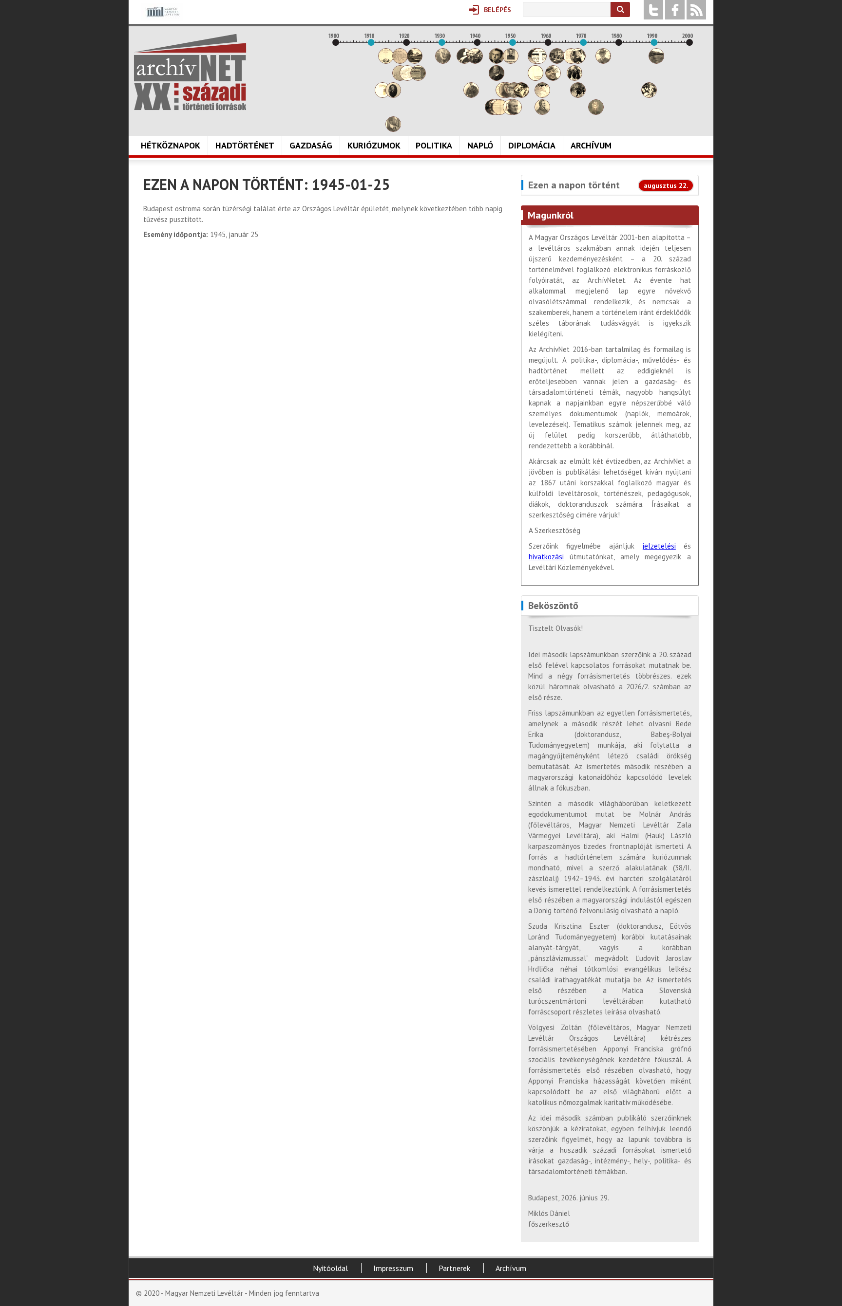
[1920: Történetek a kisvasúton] (407, 78)
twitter (653, 9)
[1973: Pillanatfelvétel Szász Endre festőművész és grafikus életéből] (596, 112)
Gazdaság (310, 145)
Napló (480, 145)
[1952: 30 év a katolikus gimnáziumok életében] (521, 95)
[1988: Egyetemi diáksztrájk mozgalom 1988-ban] (649, 95)
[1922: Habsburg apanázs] (414, 61)
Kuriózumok (374, 145)
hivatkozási (546, 556)
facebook (675, 9)
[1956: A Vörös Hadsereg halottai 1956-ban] (535, 78)
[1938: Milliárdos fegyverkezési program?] (471, 95)
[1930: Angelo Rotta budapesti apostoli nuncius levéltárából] (443, 61)
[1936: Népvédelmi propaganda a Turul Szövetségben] (464, 61)
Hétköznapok (170, 145)
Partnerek (454, 1268)
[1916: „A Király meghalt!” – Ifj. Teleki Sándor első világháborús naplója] (393, 95)
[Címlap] (190, 72)
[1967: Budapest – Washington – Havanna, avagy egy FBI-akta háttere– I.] (574, 78)
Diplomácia (531, 145)
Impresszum (393, 1268)
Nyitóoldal (330, 1268)
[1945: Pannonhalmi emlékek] (496, 78)
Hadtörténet (244, 145)
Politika (434, 145)
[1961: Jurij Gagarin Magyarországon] (553, 78)
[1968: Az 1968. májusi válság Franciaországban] (578, 95)
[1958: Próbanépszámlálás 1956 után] (542, 112)
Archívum (591, 145)
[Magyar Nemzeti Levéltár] (162, 18)
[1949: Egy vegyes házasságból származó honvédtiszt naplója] (510, 61)
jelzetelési (659, 546)
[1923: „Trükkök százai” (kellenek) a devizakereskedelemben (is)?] (418, 78)
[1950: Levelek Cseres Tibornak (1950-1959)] (514, 112)
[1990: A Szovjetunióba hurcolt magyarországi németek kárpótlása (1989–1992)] (656, 61)
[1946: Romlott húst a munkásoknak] (500, 112)
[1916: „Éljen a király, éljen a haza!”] (393, 129)
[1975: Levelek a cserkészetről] (603, 61)
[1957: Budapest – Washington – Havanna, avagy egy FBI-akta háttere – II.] (539, 61)
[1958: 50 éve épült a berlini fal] (542, 95)
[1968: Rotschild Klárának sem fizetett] (578, 61)
